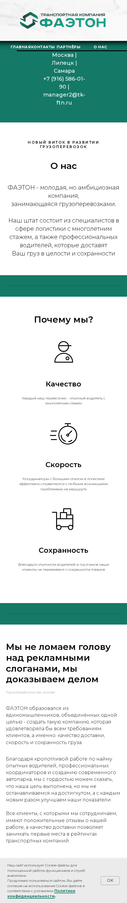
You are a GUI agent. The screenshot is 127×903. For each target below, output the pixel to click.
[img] (64, 21)
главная (21, 47)
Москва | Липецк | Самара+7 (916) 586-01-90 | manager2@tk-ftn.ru (64, 79)
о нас (100, 47)
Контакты (43, 47)
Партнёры (68, 47)
